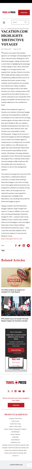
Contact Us (15, 455)
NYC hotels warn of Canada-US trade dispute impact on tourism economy (14, 320)
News (5, 28)
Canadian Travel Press (15, 418)
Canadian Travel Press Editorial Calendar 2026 (15, 445)
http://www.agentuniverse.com (12, 239)
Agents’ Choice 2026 (15, 426)
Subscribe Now (16, 350)
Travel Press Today (15, 424)
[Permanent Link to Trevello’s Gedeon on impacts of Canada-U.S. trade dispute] (16, 277)
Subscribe (24, 12)
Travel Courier (15, 421)
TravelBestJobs (15, 432)
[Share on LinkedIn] (24, 245)
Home (2, 28)
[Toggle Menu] (4, 22)
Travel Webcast (15, 440)
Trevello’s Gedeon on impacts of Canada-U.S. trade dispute (12, 291)
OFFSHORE (15, 437)
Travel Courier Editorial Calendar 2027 (15, 453)
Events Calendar (15, 434)
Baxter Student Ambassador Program (15, 429)
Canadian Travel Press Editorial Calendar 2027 (15, 447)
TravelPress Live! (15, 442)
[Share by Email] (28, 245)
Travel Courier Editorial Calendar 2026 (15, 450)
